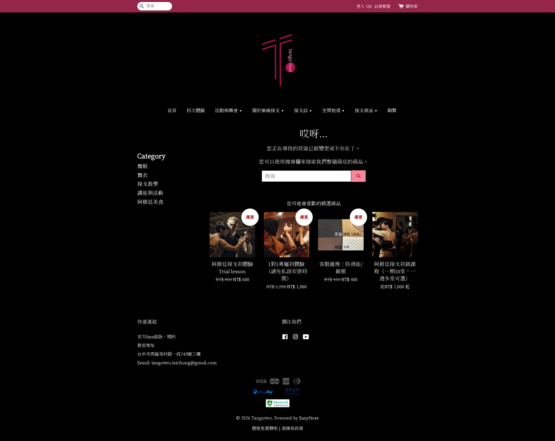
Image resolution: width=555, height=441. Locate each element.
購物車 (412, 6)
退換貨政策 (292, 428)
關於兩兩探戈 (266, 110)
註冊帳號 (382, 6)
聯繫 (392, 110)
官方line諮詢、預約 (156, 336)
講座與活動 (150, 193)
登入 (360, 6)
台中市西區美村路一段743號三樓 (169, 354)
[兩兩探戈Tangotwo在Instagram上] (295, 337)
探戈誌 (301, 110)
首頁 (172, 110)
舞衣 (142, 175)
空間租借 (332, 110)
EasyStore (309, 418)
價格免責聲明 (265, 428)
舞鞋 (142, 166)
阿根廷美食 (150, 202)
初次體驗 (195, 110)
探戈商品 (364, 110)
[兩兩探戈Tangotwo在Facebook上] (285, 337)
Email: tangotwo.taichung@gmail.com (177, 363)
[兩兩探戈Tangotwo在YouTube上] (306, 337)
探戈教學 (147, 184)
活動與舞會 (227, 110)
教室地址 (146, 345)
